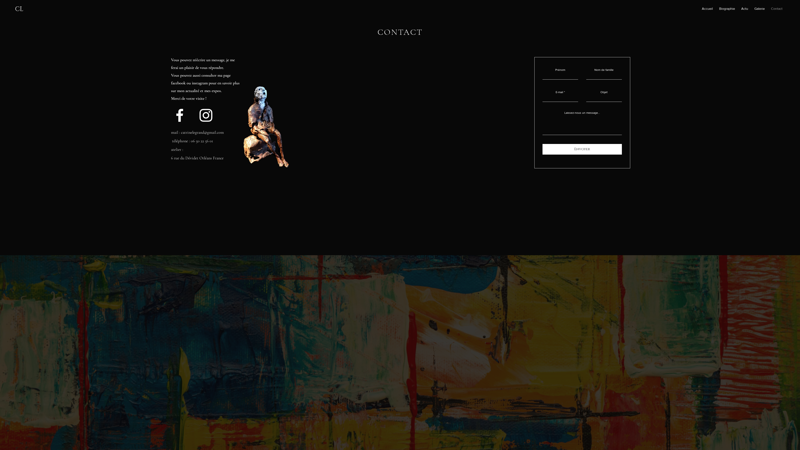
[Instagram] (206, 115)
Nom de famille (604, 69)
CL (19, 9)
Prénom (560, 69)
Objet (604, 92)
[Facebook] (179, 115)
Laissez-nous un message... (582, 112)
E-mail (559, 92)
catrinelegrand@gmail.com (202, 132)
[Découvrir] (178, 83)
